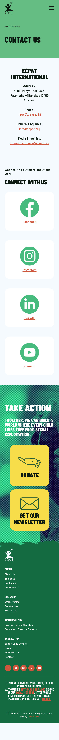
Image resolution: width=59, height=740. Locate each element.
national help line (33, 689)
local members (25, 692)
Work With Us (12, 652)
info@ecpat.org (29, 129)
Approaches (11, 606)
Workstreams (12, 602)
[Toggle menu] (51, 8)
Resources (11, 610)
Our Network (12, 587)
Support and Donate (16, 644)
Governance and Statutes (19, 625)
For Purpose (33, 717)
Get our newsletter (29, 519)
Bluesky (16, 668)
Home (7, 27)
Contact (9, 657)
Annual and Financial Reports (21, 629)
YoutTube (39, 668)
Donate (29, 475)
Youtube (29, 366)
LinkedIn (29, 318)
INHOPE (46, 699)
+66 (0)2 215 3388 (29, 114)
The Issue (10, 579)
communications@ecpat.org (29, 143)
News (8, 648)
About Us (10, 574)
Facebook (29, 222)
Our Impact (11, 583)
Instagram (30, 270)
